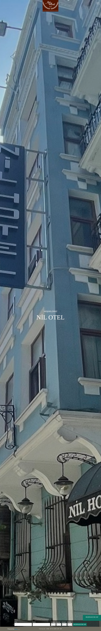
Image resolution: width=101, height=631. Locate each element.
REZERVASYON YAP (80, 624)
